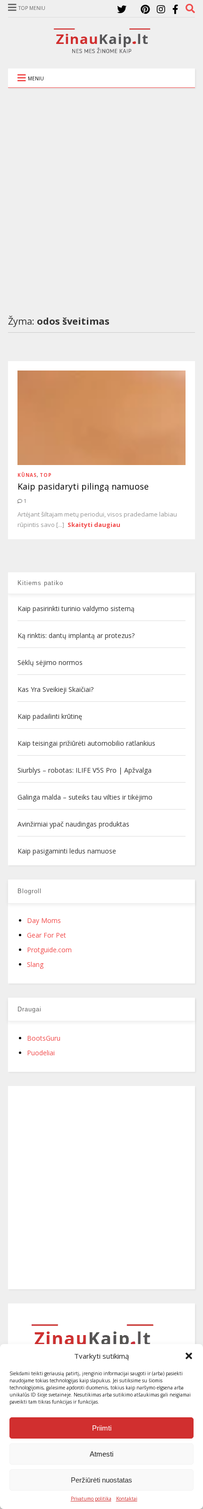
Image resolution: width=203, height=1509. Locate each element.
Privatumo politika (91, 1498)
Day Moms (44, 920)
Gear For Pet (46, 935)
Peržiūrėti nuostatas (101, 1480)
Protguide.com (49, 949)
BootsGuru (43, 1038)
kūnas (27, 475)
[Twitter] (122, 9)
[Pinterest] (145, 9)
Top (46, 475)
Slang (35, 964)
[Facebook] (175, 9)
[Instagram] (161, 9)
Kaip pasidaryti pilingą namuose (83, 486)
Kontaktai (126, 1498)
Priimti (101, 1428)
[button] (189, 1356)
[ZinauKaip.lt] (101, 50)
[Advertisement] (101, 194)
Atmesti (101, 1454)
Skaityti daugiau (94, 524)
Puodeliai (41, 1052)
